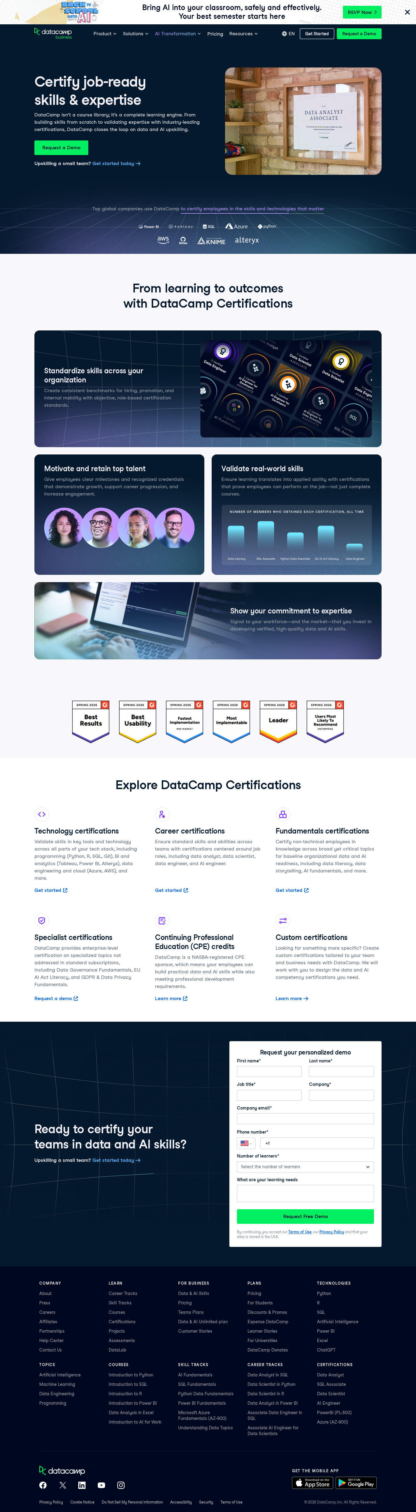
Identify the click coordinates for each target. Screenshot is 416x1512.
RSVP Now (360, 12)
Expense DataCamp (268, 1321)
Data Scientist (331, 1393)
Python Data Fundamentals (206, 1393)
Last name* (320, 1060)
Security (206, 1502)
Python (324, 1293)
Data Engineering (56, 1393)
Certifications (122, 1321)
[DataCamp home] (82, 1471)
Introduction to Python (131, 1374)
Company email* (254, 1108)
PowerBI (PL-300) (334, 1412)
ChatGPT (326, 1350)
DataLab (117, 1350)
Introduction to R (125, 1393)
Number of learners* (258, 1156)
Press (44, 1302)
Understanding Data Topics (205, 1427)
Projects (117, 1331)
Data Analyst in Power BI (273, 1403)
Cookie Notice (82, 1502)
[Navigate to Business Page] (53, 34)
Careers (47, 1312)
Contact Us (50, 1350)
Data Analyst (330, 1374)
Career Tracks (123, 1293)
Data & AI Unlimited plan (203, 1321)
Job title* (246, 1084)
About (45, 1293)
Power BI (326, 1331)
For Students (260, 1302)
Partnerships (52, 1331)
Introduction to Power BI (133, 1403)
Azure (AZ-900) (332, 1422)
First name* (249, 1060)
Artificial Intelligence (337, 1321)
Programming (52, 1403)
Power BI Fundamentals (202, 1403)
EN (292, 33)
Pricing (185, 1302)
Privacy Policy (331, 1232)
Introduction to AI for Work (135, 1422)
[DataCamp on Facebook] (43, 1486)
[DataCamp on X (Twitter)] (62, 1486)
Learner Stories (262, 1331)
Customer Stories (195, 1331)
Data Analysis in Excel (131, 1412)
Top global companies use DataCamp (135, 209)
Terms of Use (300, 1232)
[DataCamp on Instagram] (121, 1486)
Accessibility (181, 1502)
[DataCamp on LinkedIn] (82, 1486)
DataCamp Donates (268, 1350)
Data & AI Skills (193, 1293)
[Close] (407, 12)
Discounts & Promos (267, 1312)
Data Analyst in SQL (268, 1374)
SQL (321, 1312)
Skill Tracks (120, 1302)
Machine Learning (57, 1384)
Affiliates (48, 1321)
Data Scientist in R (266, 1393)
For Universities (262, 1340)
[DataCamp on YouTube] (101, 1486)
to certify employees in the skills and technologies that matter (252, 209)
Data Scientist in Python (271, 1384)
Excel (322, 1340)
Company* (320, 1084)
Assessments (122, 1340)
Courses (117, 1312)
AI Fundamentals (195, 1374)
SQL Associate (331, 1384)
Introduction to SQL (128, 1384)
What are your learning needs (267, 1179)
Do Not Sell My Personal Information (132, 1502)
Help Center (51, 1340)
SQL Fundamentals (197, 1384)
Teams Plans (191, 1312)
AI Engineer (328, 1403)
